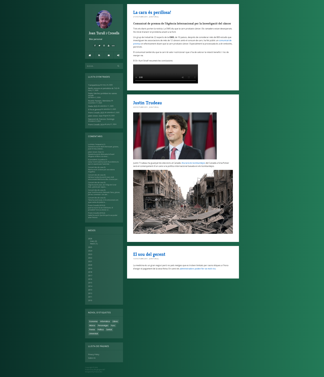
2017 (90, 275)
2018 (90, 272)
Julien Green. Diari (95, 152)
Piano (113, 325)
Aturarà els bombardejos (193, 163)
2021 (90, 261)
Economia (93, 321)
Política (101, 329)
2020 (90, 265)
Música (92, 325)
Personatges (103, 325)
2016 (90, 279)
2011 (90, 297)
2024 (90, 251)
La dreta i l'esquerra (95, 144)
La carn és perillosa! (152, 12)
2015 (90, 282)
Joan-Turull (154, 17)
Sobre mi (91, 358)
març (92, 241)
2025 (90, 247)
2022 (90, 258)
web (113, 46)
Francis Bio (98, 372)
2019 (90, 268)
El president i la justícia (96, 159)
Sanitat (109, 329)
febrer (92, 243)
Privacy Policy (93, 354)
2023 (90, 254)
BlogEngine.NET (99, 370)
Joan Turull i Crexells (104, 33)
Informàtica (105, 321)
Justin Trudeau (147, 103)
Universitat (93, 333)
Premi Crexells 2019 (95, 205)
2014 (90, 286)
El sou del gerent (149, 254)
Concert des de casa (95, 167)
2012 (90, 293)
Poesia (92, 329)
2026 (93, 241)
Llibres (115, 321)
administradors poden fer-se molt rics (198, 268)
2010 (90, 300)
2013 (90, 290)
